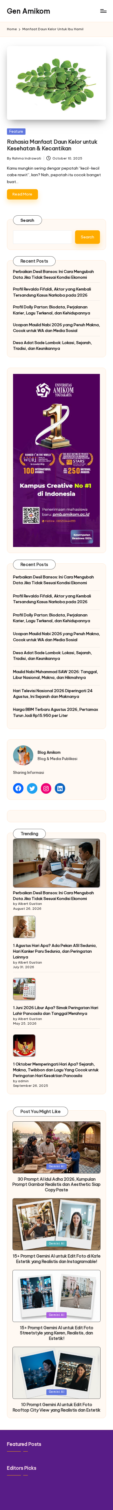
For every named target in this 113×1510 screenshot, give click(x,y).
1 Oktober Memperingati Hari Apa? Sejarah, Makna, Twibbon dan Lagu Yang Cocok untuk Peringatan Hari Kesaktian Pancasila (56, 1069)
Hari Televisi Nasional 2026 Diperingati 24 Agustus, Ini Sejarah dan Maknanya (53, 693)
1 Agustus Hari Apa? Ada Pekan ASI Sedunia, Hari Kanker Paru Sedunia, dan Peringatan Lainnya (55, 951)
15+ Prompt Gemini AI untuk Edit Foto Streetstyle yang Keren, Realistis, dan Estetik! (56, 1333)
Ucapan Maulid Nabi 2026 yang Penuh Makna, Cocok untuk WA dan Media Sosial (56, 327)
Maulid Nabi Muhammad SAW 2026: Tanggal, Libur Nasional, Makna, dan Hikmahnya (55, 674)
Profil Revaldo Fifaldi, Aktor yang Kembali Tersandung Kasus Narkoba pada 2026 (52, 291)
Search (27, 220)
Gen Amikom (28, 11)
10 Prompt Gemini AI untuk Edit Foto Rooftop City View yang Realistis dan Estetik (57, 1407)
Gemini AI (57, 1166)
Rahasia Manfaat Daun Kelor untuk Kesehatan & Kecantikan (52, 145)
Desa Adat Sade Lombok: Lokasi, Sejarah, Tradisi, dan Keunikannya (52, 345)
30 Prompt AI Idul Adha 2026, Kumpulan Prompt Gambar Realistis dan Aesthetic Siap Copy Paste (56, 1184)
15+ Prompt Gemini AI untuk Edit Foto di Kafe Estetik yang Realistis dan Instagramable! (57, 1258)
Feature (16, 131)
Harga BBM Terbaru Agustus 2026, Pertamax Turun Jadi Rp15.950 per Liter (55, 712)
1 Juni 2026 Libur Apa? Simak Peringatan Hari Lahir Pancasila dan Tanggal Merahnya (55, 1010)
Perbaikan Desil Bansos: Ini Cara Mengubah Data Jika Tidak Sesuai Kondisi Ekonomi (53, 274)
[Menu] (103, 11)
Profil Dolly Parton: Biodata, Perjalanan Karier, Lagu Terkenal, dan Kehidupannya (51, 309)
